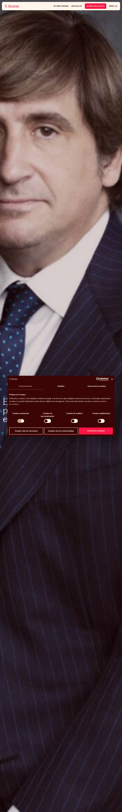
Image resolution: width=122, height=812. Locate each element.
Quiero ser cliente (95, 6)
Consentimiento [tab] (25, 386)
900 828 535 (76, 6)
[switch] (47, 421)
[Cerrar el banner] (112, 379)
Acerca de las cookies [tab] (97, 386)
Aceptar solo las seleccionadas (61, 431)
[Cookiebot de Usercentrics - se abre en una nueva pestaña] (98, 379)
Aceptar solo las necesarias (26, 431)
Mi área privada (61, 6)
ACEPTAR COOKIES (96, 431)
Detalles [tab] (61, 386)
